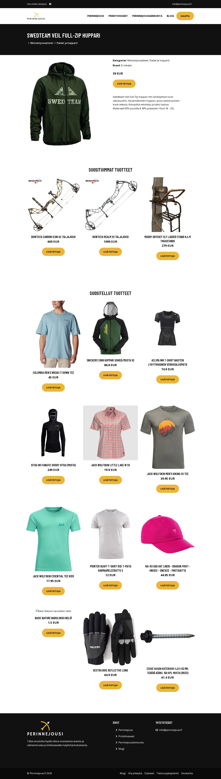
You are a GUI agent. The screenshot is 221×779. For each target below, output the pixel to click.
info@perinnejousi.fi (182, 4)
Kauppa (185, 15)
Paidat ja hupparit (67, 43)
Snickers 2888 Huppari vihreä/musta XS (110, 360)
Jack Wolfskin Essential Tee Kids (53, 576)
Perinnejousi (95, 16)
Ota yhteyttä (135, 773)
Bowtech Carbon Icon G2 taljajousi (53, 237)
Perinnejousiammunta (147, 16)
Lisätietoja (124, 83)
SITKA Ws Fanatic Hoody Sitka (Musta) (53, 465)
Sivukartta (187, 773)
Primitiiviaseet (118, 16)
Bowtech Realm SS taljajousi (110, 237)
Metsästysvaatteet (41, 43)
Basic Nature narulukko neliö (53, 618)
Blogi (170, 16)
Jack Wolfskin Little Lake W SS (110, 465)
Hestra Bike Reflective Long (110, 670)
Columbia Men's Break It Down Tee (53, 372)
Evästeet (149, 773)
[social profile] (50, 4)
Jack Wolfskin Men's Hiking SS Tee (168, 474)
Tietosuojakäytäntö (168, 773)
